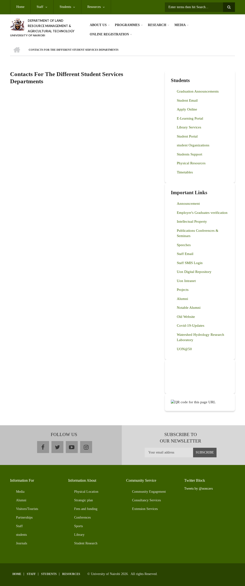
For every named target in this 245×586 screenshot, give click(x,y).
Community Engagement (149, 491)
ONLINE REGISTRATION (109, 34)
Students (65, 7)
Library (79, 534)
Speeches (184, 245)
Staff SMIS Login (190, 263)
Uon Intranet (186, 281)
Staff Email (185, 254)
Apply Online (187, 109)
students (21, 534)
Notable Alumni (188, 308)
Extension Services (145, 509)
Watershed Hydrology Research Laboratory (200, 337)
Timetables (185, 172)
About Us (98, 25)
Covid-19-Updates (190, 325)
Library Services (189, 127)
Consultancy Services (146, 500)
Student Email (187, 100)
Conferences (82, 517)
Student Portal (187, 136)
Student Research (85, 543)
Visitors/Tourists (27, 509)
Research (157, 25)
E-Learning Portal (190, 118)
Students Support (189, 154)
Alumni (182, 299)
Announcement (188, 203)
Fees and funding (85, 509)
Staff (40, 7)
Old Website (186, 317)
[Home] (17, 24)
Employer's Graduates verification (202, 213)
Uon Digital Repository (194, 272)
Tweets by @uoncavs (198, 488)
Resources (94, 7)
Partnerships (24, 517)
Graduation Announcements (198, 91)
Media (180, 25)
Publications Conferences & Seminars (197, 233)
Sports (78, 526)
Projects (183, 290)
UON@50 (184, 349)
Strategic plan (83, 500)
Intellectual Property (192, 221)
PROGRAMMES (127, 25)
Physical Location (86, 491)
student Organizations (193, 145)
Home (20, 7)
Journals (21, 543)
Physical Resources (191, 163)
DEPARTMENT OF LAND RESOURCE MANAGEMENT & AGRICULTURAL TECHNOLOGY (51, 26)
